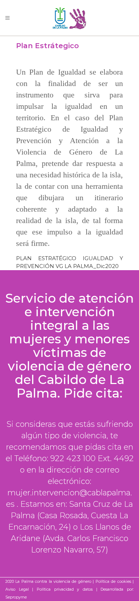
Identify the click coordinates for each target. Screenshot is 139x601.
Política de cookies (113, 581)
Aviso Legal (17, 589)
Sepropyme (16, 597)
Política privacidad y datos (65, 589)
